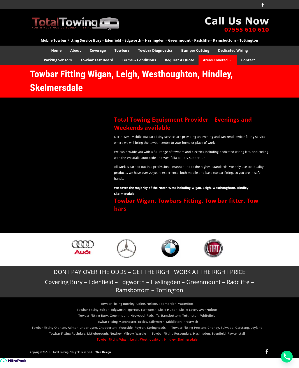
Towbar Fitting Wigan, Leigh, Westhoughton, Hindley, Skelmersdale (147, 339)
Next (231, 249)
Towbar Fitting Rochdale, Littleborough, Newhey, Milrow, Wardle (97, 333)
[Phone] (287, 357)
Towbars (121, 50)
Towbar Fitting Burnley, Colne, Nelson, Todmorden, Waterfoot (146, 304)
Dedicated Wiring (233, 50)
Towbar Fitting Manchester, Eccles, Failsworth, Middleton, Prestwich (147, 322)
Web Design (103, 352)
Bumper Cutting (195, 50)
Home (56, 50)
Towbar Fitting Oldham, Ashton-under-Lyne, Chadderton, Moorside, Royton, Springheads (99, 327)
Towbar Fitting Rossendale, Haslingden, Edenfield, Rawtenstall (198, 333)
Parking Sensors (58, 60)
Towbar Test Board (97, 60)
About (75, 50)
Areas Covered (215, 60)
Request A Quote (179, 60)
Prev (67, 249)
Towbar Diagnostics (155, 50)
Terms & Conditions (139, 60)
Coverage (98, 50)
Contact (248, 60)
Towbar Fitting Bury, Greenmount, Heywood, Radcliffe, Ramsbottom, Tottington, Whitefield (147, 315)
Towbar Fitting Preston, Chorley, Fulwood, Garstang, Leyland (216, 327)
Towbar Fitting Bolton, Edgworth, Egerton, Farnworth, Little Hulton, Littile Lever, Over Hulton (147, 310)
